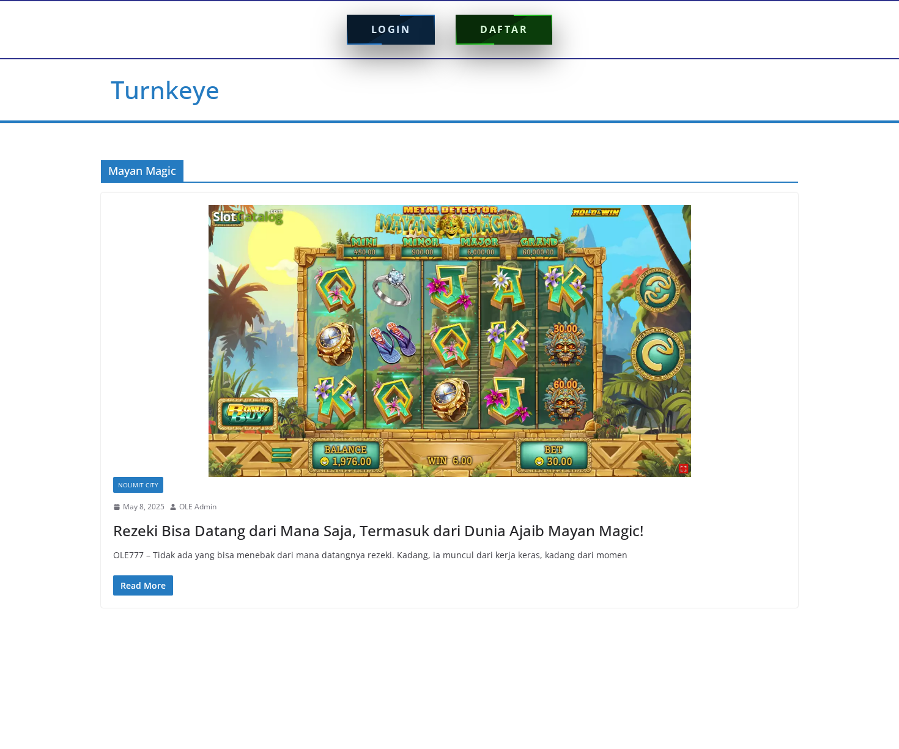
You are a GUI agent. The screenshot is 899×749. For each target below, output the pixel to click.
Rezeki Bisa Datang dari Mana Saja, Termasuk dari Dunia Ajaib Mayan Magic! (378, 530)
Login (391, 29)
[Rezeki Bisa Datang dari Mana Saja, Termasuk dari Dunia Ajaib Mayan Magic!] (449, 341)
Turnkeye (165, 89)
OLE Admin (197, 506)
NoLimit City (138, 485)
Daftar (504, 29)
